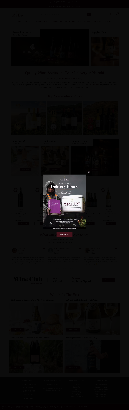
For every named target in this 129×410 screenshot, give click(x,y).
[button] (89, 172)
